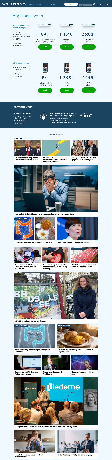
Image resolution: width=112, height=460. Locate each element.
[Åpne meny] (107, 4)
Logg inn (99, 4)
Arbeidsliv (38, 4)
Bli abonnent (71, 4)
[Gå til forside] (13, 4)
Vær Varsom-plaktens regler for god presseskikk (63, 114)
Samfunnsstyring (49, 4)
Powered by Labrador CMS (56, 135)
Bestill (45, 47)
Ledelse (31, 4)
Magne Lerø (27, 113)
